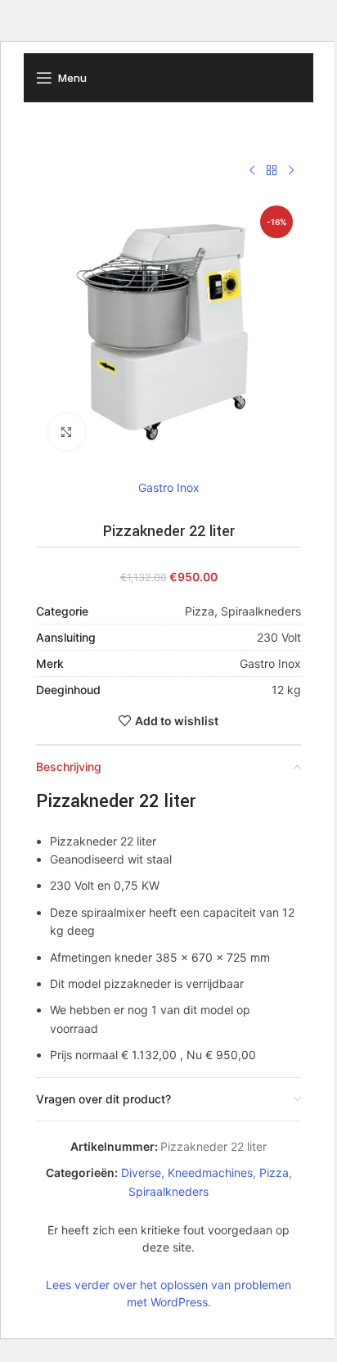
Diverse (141, 1172)
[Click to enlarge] (66, 431)
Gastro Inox (169, 487)
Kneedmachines (210, 1172)
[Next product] (291, 171)
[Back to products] (271, 171)
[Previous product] (252, 171)
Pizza (274, 1172)
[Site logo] (168, 76)
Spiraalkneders (168, 1191)
